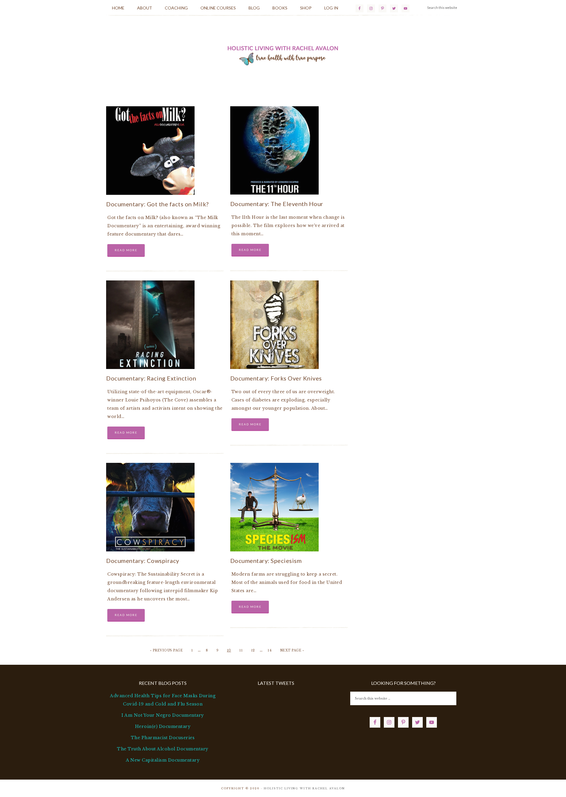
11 (241, 650)
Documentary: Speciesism (266, 560)
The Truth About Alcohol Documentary (162, 749)
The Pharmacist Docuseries (163, 737)
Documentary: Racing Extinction (151, 378)
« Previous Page (166, 650)
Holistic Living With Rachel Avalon (283, 54)
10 (229, 650)
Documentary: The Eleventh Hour (276, 203)
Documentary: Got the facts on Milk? (157, 204)
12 (253, 650)
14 (270, 650)
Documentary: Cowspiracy (142, 560)
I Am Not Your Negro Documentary (162, 715)
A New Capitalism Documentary (163, 760)
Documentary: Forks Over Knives (276, 378)
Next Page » (292, 650)
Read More (126, 250)
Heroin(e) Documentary (163, 726)
